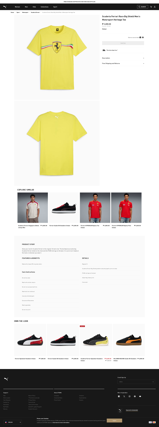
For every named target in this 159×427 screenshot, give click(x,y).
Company (56, 395)
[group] (32, 210)
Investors (81, 395)
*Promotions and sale (33, 398)
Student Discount (32, 409)
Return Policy (31, 395)
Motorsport (25, 12)
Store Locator (6, 398)
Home (12, 12)
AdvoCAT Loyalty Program (35, 406)
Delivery (5, 409)
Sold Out (123, 43)
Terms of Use (31, 402)
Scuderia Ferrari (35, 12)
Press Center (57, 400)
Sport (18, 12)
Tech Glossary (6, 400)
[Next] (139, 211)
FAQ (4, 395)
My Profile (5, 406)
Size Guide (6, 404)
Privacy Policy (31, 400)
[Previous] (20, 211)
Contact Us (6, 402)
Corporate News (58, 398)
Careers (81, 400)
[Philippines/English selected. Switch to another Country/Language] (12, 422)
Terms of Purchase (33, 404)
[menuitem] (17, 6)
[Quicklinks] (155, 7)
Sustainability (82, 398)
